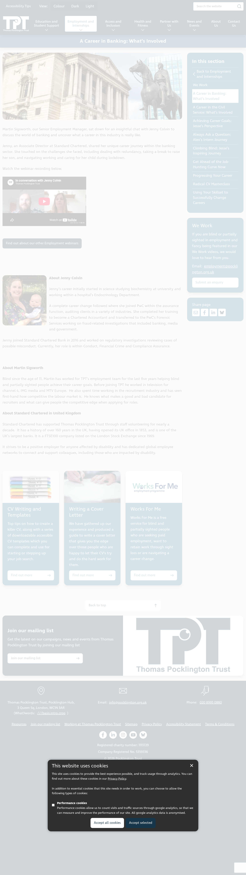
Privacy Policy (117, 779)
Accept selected (140, 823)
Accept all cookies (107, 823)
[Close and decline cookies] (191, 765)
